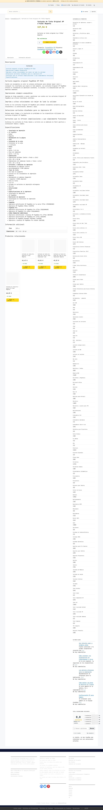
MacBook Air (76, 363)
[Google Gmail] (54, 52)
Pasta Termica (76, 434)
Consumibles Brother (78, 171)
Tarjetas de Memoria (78, 569)
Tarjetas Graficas (77, 579)
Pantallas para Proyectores (80, 429)
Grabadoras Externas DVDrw (80, 293)
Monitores (75, 401)
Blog (57, 5)
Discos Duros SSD (77, 237)
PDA (74, 443)
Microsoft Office (77, 382)
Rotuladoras (76, 513)
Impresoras (75, 312)
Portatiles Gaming (77, 466)
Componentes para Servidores (80, 162)
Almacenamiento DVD (78, 67)
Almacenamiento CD (77, 62)
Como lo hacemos (15, 772)
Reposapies (75, 508)
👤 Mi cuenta (84, 11)
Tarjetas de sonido (78, 574)
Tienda (51, 5)
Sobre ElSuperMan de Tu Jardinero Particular (23, 770)
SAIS (74, 523)
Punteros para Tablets (79, 485)
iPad (74, 326)
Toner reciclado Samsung (79, 616)
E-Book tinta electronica (79, 265)
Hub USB (75, 302)
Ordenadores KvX (77, 415)
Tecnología (76, 808)
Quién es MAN (65, 5)
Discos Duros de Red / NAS (80, 223)
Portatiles (75, 462)
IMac (74, 307)
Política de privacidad (75, 770)
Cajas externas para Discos (80, 125)
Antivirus (75, 76)
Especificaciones (11, 77)
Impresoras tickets (78, 317)
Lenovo (70, 790)
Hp (55, 49)
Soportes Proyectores (78, 555)
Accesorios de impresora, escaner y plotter (82, 23)
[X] (60, 52)
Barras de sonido (77, 101)
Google (70, 795)
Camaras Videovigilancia (79, 139)
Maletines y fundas (78, 368)
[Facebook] (50, 52)
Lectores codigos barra (79, 345)
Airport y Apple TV (78, 48)
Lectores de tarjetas (78, 354)
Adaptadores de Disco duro (80, 38)
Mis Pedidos (72, 762)
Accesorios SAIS (77, 28)
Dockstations (76, 260)
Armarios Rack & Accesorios (80, 86)
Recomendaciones (15, 774)
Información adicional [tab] (25, 57)
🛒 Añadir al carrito (49, 42)
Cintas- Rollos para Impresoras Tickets (83, 157)
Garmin (70, 793)
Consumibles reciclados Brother (81, 190)
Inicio (7, 18)
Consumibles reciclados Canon (81, 195)
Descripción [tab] (10, 57)
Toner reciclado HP (78, 611)
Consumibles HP (15, 18)
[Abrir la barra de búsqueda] (94, 5)
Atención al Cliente (78, 5)
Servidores (75, 527)
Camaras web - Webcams (79, 143)
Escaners (75, 270)
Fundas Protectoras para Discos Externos (84, 288)
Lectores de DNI (77, 349)
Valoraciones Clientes (17, 776)
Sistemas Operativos (78, 541)
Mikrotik (75, 387)
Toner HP (75, 602)
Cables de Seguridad (78, 115)
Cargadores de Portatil (79, 148)
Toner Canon (76, 593)
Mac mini (75, 359)
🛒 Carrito (93, 11)
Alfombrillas (76, 58)
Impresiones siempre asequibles (16, 70)
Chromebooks (76, 153)
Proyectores (76, 480)
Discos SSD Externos (78, 242)
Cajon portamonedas (78, 129)
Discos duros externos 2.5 (80, 228)
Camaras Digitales (77, 134)
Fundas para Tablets (78, 284)
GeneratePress (62, 803)
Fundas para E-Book (78, 279)
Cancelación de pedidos (75, 779)
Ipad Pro (75, 335)
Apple (70, 786)
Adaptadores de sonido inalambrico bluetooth (82, 43)
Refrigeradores (77, 499)
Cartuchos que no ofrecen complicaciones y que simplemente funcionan (29, 75)
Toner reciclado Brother (79, 607)
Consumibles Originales (45, 49)
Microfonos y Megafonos (79, 377)
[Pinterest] (47, 52)
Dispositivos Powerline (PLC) (81, 251)
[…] (83, 650)
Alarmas (75, 53)
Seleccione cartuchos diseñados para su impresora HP (24, 74)
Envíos (70, 776)
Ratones (75, 494)
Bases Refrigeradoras (78, 106)
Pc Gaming (75, 438)
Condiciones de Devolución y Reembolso (79, 774)
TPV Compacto (76, 625)
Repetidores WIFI (77, 504)
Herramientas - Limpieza (79, 298)
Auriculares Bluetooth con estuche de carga (83, 96)
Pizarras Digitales (78, 452)
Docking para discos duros (80, 256)
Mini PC (75, 391)
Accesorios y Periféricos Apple (81, 33)
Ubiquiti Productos (78, 630)
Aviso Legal (72, 772)
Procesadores (76, 476)
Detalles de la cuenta (75, 760)
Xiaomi (70, 792)
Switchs (75, 560)
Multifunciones (77, 410)
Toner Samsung (76, 621)
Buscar (92, 728)
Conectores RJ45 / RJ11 (79, 167)
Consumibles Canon (77, 176)
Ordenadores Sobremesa (79, 420)
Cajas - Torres (77, 120)
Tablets (75, 565)
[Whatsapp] (43, 52)
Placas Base (76, 457)
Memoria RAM (76, 373)
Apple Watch (76, 81)
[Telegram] (57, 52)
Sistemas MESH (76, 537)
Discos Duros (76, 218)
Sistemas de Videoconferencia (81, 532)
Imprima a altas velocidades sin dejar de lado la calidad (25, 72)
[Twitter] (45, 786)
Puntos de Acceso (77, 490)
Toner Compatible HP (78, 597)
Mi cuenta (88, 5)
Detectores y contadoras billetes (82, 214)
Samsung (71, 788)
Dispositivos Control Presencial (81, 246)
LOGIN (86, 808)
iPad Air (75, 331)
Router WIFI (76, 518)
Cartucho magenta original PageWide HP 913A (20, 68)
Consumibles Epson (77, 181)
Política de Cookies (46, 808)
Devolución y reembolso (75, 778)
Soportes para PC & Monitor (80, 546)
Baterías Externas (77, 111)
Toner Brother (76, 588)
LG (69, 797)
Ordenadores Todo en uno (79, 424)
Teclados (75, 583)
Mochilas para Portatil (79, 396)
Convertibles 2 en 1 (78, 209)
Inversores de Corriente (79, 321)
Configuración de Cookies (62, 808)
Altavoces (75, 72)
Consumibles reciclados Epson (81, 199)
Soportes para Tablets (79, 551)
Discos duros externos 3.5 (80, 232)
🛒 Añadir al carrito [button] (26, 267)
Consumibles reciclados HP (80, 204)
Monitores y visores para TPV (81, 405)
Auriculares (76, 90)
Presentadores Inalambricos (80, 471)
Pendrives (75, 448)
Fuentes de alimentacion (79, 274)
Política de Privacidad (30, 808)
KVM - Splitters (77, 340)
